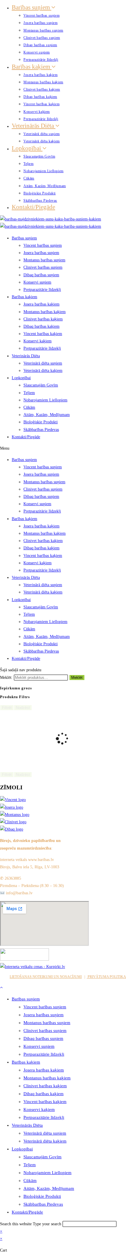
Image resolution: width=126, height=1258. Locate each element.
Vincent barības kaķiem (41, 104)
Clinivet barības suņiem (41, 38)
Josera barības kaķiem (40, 75)
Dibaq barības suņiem (40, 45)
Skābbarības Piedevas (40, 201)
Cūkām (28, 178)
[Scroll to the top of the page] (1, 987)
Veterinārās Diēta (33, 125)
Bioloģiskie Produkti (39, 193)
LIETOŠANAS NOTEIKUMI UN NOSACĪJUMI (46, 977)
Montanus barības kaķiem (43, 82)
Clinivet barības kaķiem (41, 89)
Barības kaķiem (32, 66)
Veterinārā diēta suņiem (41, 134)
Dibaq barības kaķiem (40, 97)
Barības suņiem (31, 7)
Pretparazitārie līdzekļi (40, 60)
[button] (63, 448)
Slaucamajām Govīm (39, 156)
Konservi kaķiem (36, 112)
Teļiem (28, 164)
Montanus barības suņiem (43, 30)
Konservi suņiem (36, 52)
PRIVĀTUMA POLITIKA (106, 977)
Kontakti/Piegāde (33, 206)
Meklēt (77, 677)
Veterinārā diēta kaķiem (41, 141)
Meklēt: (6, 677)
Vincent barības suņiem (41, 15)
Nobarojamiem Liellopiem (43, 171)
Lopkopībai (27, 148)
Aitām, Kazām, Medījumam (44, 186)
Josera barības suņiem (40, 23)
